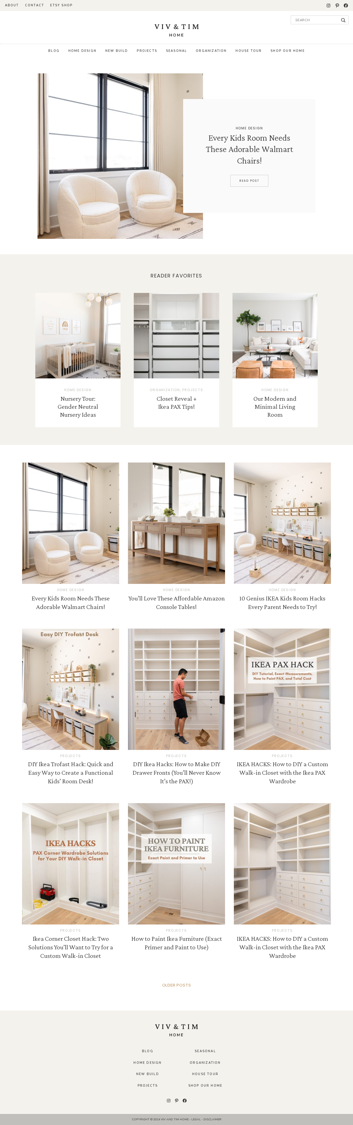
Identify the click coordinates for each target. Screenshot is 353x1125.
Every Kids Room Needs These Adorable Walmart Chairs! (249, 149)
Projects (147, 51)
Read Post (249, 181)
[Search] (343, 20)
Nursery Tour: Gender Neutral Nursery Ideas (78, 406)
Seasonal (176, 51)
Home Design (82, 51)
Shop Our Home (288, 51)
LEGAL (196, 1119)
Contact (34, 5)
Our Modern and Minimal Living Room (274, 406)
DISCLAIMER (212, 1119)
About (12, 5)
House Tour (249, 51)
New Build (116, 51)
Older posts (176, 985)
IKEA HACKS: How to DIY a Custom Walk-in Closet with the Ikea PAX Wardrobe (282, 772)
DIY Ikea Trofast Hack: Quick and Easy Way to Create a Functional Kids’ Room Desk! (70, 772)
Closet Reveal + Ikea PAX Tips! (177, 402)
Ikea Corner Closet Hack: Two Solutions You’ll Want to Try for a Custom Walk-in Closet (70, 947)
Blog (54, 51)
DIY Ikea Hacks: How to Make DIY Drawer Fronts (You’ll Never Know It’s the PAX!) (176, 772)
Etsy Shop (61, 5)
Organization (211, 51)
